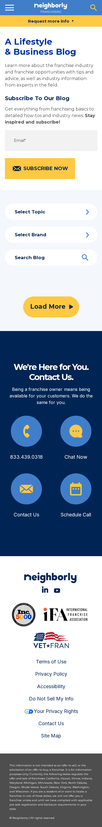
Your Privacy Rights (56, 711)
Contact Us (51, 723)
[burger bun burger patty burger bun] (9, 8)
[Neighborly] (51, 7)
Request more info (48, 21)
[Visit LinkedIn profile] (45, 589)
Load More (48, 306)
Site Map (51, 736)
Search (85, 257)
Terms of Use (51, 661)
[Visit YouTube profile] (57, 589)
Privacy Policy (51, 674)
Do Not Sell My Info (51, 699)
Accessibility (51, 686)
